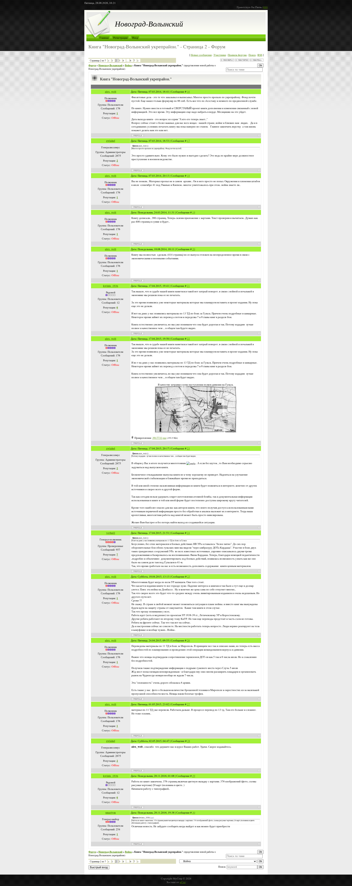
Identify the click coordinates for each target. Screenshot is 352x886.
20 (193, 249)
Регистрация (120, 38)
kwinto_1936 (110, 286)
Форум (92, 65)
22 (188, 338)
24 (188, 533)
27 (188, 704)
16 (188, 91)
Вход (135, 38)
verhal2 (110, 533)
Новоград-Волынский (110, 65)
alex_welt (110, 92)
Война (128, 65)
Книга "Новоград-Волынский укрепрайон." (158, 65)
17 (188, 141)
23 (188, 448)
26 (188, 640)
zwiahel (110, 141)
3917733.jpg (159, 438)
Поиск (252, 55)
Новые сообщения (201, 55)
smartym (110, 813)
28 (188, 741)
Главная (104, 38)
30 (193, 812)
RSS (265, 7)
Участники (219, 55)
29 (193, 776)
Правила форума (237, 55)
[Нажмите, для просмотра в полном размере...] (195, 432)
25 (188, 576)
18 (188, 175)
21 (188, 286)
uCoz (183, 882)
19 (193, 212)
